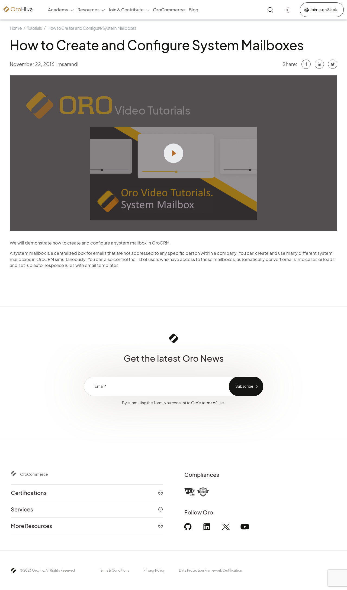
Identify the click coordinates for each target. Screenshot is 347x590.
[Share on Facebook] (306, 64)
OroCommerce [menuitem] (169, 9)
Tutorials (34, 28)
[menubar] (123, 9)
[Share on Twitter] (319, 64)
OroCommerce (34, 474)
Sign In (288, 10)
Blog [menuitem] (193, 9)
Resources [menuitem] (88, 9)
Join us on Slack (323, 9)
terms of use (213, 402)
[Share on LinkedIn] (332, 64)
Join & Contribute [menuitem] (126, 9)
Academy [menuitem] (58, 9)
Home (16, 28)
